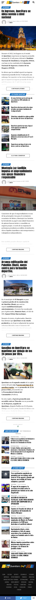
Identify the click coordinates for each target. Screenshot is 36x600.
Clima (3, 574)
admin (11, 182)
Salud (29, 585)
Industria (31, 577)
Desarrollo (24, 574)
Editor (11, 22)
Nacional (31, 582)
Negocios (9, 585)
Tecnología (22, 587)
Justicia (32, 579)
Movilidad (23, 582)
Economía (31, 574)
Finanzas (24, 577)
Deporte (16, 574)
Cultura (9, 574)
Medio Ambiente (15, 582)
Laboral (7, 582)
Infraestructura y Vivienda (11, 579)
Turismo (19, 590)
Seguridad (9, 587)
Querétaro (23, 585)
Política (16, 585)
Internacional (24, 579)
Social (15, 587)
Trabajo (30, 587)
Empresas (6, 577)
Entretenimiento (15, 577)
